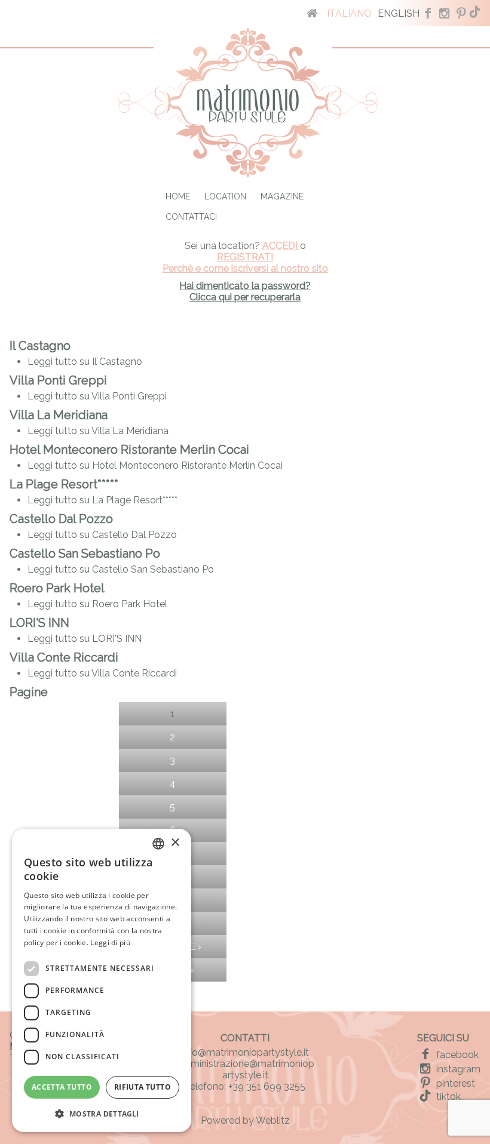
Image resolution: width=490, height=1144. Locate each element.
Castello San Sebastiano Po (85, 553)
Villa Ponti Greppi (58, 380)
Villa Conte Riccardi (64, 657)
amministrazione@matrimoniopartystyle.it (245, 1069)
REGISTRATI (245, 257)
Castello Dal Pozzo (61, 519)
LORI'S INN (39, 623)
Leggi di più (110, 942)
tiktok (447, 1096)
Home (178, 196)
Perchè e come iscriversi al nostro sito (245, 268)
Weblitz (273, 1120)
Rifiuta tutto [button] (142, 1087)
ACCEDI (281, 245)
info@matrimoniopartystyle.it (245, 1052)
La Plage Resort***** (64, 484)
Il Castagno (40, 346)
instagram (457, 1069)
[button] (101, 1113)
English (398, 13)
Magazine (282, 196)
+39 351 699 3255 (266, 1086)
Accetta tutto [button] (62, 1087)
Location (225, 196)
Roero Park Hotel (57, 588)
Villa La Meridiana (59, 415)
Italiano (349, 13)
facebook (456, 1054)
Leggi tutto (84, 361)
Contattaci (191, 217)
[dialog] (101, 980)
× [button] (174, 842)
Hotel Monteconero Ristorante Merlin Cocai (129, 449)
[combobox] (158, 844)
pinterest (454, 1083)
